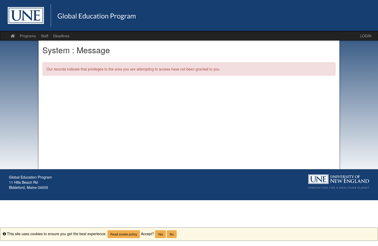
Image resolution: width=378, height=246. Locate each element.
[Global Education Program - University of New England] (189, 15)
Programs (28, 35)
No (172, 234)
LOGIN (365, 35)
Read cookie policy (123, 234)
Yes (160, 234)
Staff (44, 35)
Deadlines (61, 35)
